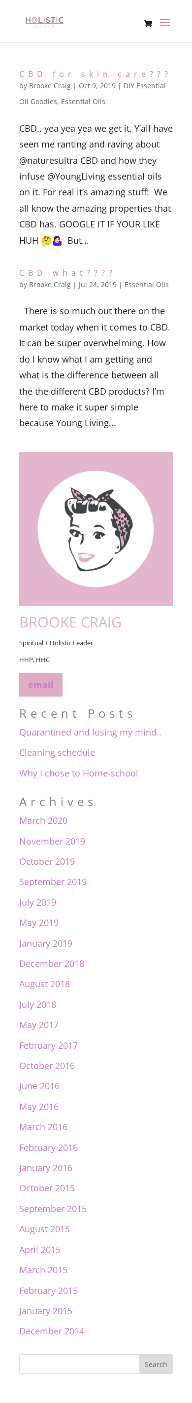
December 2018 (51, 963)
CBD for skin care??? (95, 74)
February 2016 (48, 1147)
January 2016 (45, 1168)
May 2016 (39, 1106)
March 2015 (43, 1270)
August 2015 (44, 1229)
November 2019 (52, 841)
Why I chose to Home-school (78, 773)
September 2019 (53, 881)
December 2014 (51, 1331)
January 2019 (45, 943)
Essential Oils (83, 101)
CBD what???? (67, 272)
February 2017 (48, 1045)
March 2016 (43, 1127)
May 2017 (39, 1025)
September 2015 (53, 1209)
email (41, 685)
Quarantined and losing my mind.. (90, 732)
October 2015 (47, 1188)
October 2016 (47, 1065)
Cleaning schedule (57, 752)
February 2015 (48, 1290)
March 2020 (43, 820)
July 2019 (37, 902)
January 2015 (45, 1311)
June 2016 (39, 1086)
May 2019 (39, 922)
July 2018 (37, 1004)
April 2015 (40, 1249)
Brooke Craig (50, 85)
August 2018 (44, 984)
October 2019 (47, 861)
